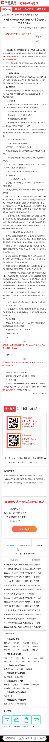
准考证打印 (35, 685)
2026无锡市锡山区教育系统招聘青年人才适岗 (22, 627)
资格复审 (7, 650)
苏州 (29, 658)
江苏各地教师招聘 (14, 654)
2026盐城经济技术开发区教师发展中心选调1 (22, 565)
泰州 (5, 661)
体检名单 (16, 650)
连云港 (36, 661)
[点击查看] (21, 387)
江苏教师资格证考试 (15, 681)
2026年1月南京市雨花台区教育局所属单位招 (22, 585)
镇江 (17, 658)
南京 (5, 658)
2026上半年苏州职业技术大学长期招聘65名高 (22, 573)
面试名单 (25, 688)
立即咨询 (24, 529)
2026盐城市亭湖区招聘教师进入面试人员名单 (22, 569)
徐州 (11, 661)
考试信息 (25, 738)
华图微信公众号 (24, 545)
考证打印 (25, 646)
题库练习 (26, 726)
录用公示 (35, 650)
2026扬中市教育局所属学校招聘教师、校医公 (22, 589)
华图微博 (39, 545)
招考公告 (6, 9)
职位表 (18, 9)
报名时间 (29, 9)
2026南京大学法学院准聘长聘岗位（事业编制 (22, 577)
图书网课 (40, 738)
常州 (11, 658)
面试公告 (25, 650)
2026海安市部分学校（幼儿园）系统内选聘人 (22, 581)
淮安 (23, 661)
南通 (41, 658)
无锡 (35, 658)
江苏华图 (9, 3)
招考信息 (14, 560)
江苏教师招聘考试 (27, 3)
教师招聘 (26, 15)
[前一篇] (2, 373)
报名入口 (16, 646)
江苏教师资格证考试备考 (17, 692)
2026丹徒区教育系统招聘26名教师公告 (20, 594)
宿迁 (29, 661)
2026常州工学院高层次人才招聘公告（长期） (22, 623)
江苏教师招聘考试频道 (10, 59)
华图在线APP (9, 545)
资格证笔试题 (9, 704)
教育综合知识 (9, 669)
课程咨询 (11, 738)
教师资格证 (8, 696)
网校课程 (36, 726)
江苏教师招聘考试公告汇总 (14, 38)
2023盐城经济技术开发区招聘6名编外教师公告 (20, 483)
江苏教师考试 (16, 15)
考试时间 (7, 688)
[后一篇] (47, 373)
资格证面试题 (21, 704)
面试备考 (29, 669)
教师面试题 (19, 677)
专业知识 (19, 669)
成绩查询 (41, 9)
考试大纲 (25, 643)
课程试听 (17, 726)
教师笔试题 (8, 677)
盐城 (17, 661)
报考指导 (7, 646)
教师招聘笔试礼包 (10, 41)
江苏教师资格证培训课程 (13, 46)
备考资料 (36, 560)
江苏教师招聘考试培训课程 (14, 43)
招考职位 (35, 643)
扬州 (23, 658)
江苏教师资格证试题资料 (17, 700)
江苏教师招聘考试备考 (16, 665)
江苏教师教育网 (10, 634)
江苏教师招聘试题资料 (16, 673)
